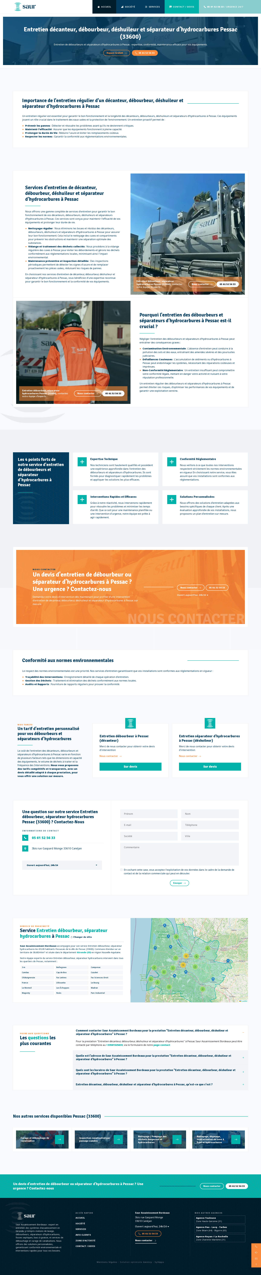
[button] (203, 989)
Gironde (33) (84, 952)
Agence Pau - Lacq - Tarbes (211, 1227)
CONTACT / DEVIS (183, 6)
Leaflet (244, 1001)
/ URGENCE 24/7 (225, 6)
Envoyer (177, 883)
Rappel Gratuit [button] (115, 52)
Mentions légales (107, 1262)
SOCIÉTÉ (130, 6)
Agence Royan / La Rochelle (212, 1236)
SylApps (159, 1262)
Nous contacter (200, 284)
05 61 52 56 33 (147, 52)
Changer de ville (82, 937)
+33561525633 (114, 1045)
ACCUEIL (106, 6)
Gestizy (147, 1262)
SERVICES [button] (154, 6)
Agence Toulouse (206, 1217)
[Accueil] (25, 7)
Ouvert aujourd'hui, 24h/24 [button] (191, 595)
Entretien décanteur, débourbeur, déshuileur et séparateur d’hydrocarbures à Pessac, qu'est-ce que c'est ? (144, 1084)
